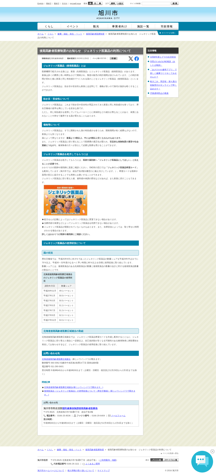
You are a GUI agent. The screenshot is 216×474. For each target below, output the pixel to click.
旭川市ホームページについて (50, 470)
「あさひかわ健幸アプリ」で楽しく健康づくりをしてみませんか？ (163, 73)
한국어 (64, 3)
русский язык (75, 3)
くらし (50, 34)
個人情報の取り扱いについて (80, 470)
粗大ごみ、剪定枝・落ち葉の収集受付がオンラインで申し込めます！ (163, 85)
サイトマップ (103, 470)
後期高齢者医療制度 (95, 34)
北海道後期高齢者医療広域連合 (56, 359)
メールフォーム (118, 415)
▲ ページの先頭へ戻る (169, 453)
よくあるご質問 (92, 464)
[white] (95, 3)
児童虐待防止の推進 (159, 93)
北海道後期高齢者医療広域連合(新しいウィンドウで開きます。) (73, 387)
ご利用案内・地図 (108, 460)
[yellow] (100, 3)
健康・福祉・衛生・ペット (69, 34)
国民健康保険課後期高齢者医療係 (80, 408)
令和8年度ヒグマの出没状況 (163, 57)
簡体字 (48, 3)
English (40, 3)
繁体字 (56, 3)
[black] (90, 3)
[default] (112, 3)
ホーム (40, 34)
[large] (120, 3)
